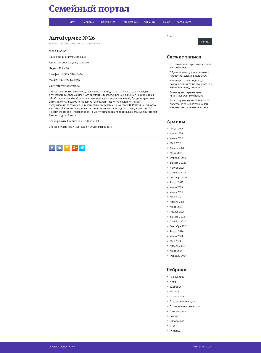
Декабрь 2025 (178, 162)
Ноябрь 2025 (177, 167)
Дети (73, 22)
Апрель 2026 (177, 148)
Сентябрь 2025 (178, 177)
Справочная (74, 43)
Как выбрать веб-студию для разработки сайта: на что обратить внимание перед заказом (191, 84)
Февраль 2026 (178, 158)
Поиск (170, 36)
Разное (166, 22)
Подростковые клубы (182, 301)
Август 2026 (177, 128)
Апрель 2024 (177, 246)
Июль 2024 (176, 236)
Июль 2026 (176, 133)
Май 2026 (175, 143)
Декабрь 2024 (178, 216)
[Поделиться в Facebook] (52, 148)
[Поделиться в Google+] (75, 148)
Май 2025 (175, 197)
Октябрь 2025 (178, 172)
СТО (82, 43)
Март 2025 (176, 206)
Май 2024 (175, 241)
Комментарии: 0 (94, 43)
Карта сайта (184, 22)
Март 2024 (176, 250)
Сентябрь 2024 (178, 226)
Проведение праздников (185, 306)
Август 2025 (177, 182)
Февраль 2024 (178, 255)
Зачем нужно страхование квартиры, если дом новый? (186, 94)
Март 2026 (176, 153)
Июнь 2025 (176, 192)
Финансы (149, 22)
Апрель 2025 (177, 201)
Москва (64, 43)
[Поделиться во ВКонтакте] (59, 148)
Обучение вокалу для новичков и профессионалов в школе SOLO (189, 74)
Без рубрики (177, 277)
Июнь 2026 (176, 138)
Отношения (108, 22)
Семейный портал (89, 8)
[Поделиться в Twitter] (82, 148)
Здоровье (89, 22)
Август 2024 (177, 231)
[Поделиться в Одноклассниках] (67, 148)
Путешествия (130, 22)
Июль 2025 (176, 187)
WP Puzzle (207, 346)
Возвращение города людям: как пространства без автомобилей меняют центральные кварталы (189, 104)
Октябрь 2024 (178, 221)
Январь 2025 (177, 211)
